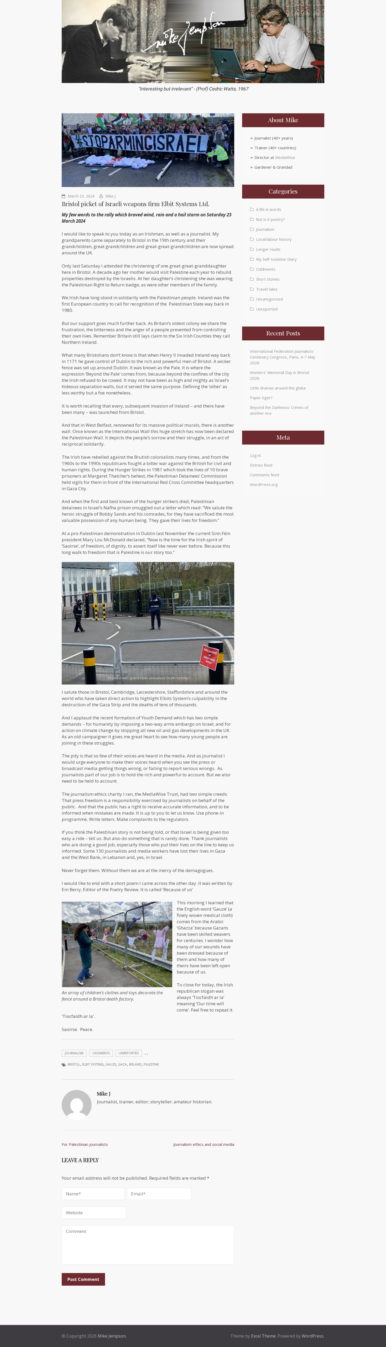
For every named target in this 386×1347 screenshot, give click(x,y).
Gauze (111, 1064)
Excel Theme (263, 1336)
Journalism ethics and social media (203, 1144)
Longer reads (268, 249)
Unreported (129, 1053)
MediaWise (285, 157)
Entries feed (261, 465)
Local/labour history (274, 239)
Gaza (122, 1064)
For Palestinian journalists (85, 1144)
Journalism (74, 1053)
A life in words (268, 209)
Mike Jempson (112, 1336)
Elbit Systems (92, 1064)
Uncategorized (269, 299)
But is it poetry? (270, 219)
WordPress (313, 1336)
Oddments (101, 1053)
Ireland (135, 1064)
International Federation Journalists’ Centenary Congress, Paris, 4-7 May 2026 (282, 357)
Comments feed (264, 474)
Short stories (268, 279)
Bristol (74, 1064)
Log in (255, 455)
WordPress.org (264, 484)
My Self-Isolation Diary (276, 259)
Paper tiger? (261, 397)
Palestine (151, 1064)
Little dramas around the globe (278, 388)
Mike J (110, 196)
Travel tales (267, 289)
